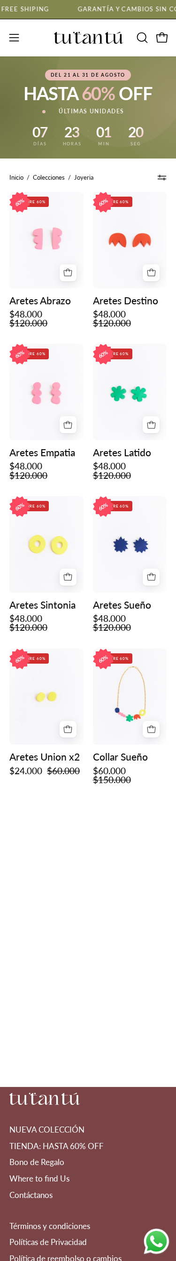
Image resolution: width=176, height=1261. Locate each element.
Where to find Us (39, 1178)
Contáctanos (31, 1195)
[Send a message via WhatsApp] (156, 1241)
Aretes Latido (122, 452)
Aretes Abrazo (40, 300)
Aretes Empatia (42, 452)
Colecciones (49, 177)
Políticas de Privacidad (48, 1242)
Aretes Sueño (122, 605)
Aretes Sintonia (42, 605)
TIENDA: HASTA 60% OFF (56, 1146)
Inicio (16, 177)
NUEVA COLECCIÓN (46, 1129)
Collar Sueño (120, 756)
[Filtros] (162, 177)
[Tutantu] (88, 37)
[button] (141, 37)
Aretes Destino (125, 300)
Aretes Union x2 (44, 756)
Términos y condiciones (49, 1226)
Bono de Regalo (36, 1162)
